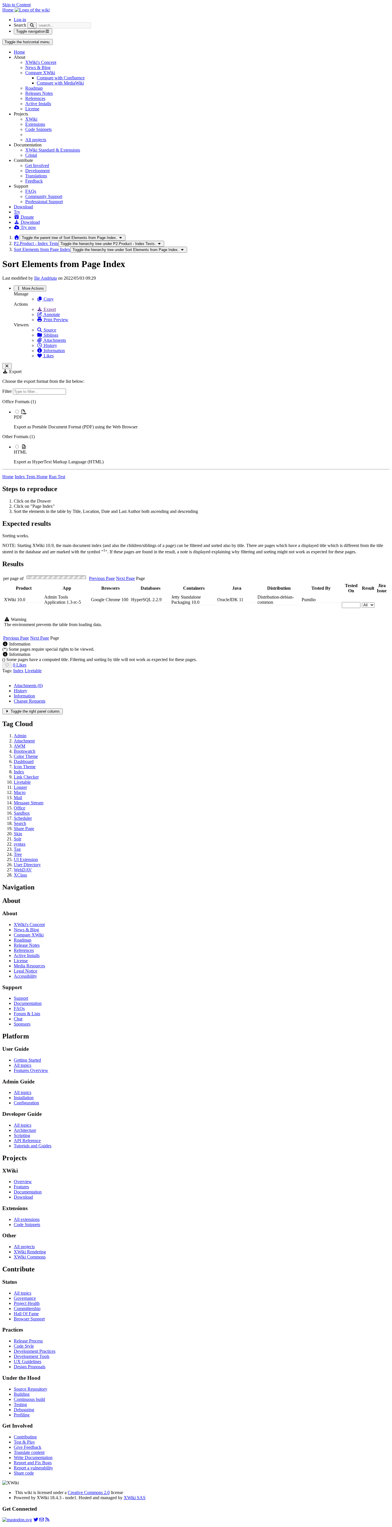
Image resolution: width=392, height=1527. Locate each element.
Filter (7, 391)
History (49, 345)
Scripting (22, 1135)
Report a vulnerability (33, 1467)
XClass (20, 875)
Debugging (24, 1409)
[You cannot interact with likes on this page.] (7, 665)
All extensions (27, 1219)
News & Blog (38, 67)
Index (18, 670)
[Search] (32, 25)
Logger (20, 787)
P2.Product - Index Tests (36, 243)
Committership (27, 1308)
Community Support (43, 196)
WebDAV (23, 869)
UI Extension (26, 859)
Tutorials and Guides (32, 1145)
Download (23, 206)
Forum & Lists (27, 1013)
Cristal (31, 155)
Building (22, 1394)
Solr (17, 838)
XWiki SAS (134, 1497)
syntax (20, 844)
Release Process (28, 1340)
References (35, 98)
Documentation (28, 1003)
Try (17, 211)
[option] (202, 419)
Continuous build (29, 1399)
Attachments (54, 340)
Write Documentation (33, 1457)
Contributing (25, 1436)
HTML (20, 452)
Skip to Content (16, 4)
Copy (48, 299)
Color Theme (26, 756)
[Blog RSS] (47, 1519)
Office (19, 807)
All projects (35, 139)
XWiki (31, 119)
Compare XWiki (40, 72)
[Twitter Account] (36, 1519)
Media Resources (29, 965)
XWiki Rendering (30, 1251)
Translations (36, 175)
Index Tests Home (31, 476)
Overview (23, 1181)
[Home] (17, 237)
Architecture (25, 1130)
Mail (18, 797)
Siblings (50, 335)
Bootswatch (24, 751)
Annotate (51, 314)
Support (21, 998)
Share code (24, 1473)
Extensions (35, 124)
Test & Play (24, 1442)
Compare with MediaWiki (60, 83)
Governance (25, 1298)
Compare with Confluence (61, 77)
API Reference (27, 1140)
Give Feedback (27, 1447)
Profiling (22, 1414)
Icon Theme (25, 766)
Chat (18, 1018)
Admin (20, 735)
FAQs (30, 191)
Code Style (24, 1346)
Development (37, 170)
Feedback (34, 181)
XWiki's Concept (40, 62)
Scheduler (23, 818)
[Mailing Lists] (41, 1519)
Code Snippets (38, 129)
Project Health (27, 1303)
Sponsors (22, 1024)
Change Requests (29, 701)
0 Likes (19, 664)
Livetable (33, 670)
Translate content (29, 1452)
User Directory (27, 864)
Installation (24, 1097)
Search (20, 25)
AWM (19, 746)
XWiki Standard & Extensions (52, 150)
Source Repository (30, 1389)
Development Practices (34, 1351)
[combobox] (23, 608)
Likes (48, 355)
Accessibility (25, 976)
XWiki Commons (30, 1256)
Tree (18, 854)
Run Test (57, 476)
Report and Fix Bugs (33, 1462)
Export (49, 309)
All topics (22, 1065)
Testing (20, 1404)
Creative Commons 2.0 (89, 1492)
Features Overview (31, 1070)
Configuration (26, 1102)
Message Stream (28, 802)
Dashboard (24, 761)
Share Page (24, 828)
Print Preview (55, 319)
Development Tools (31, 1356)
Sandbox (22, 813)
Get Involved (37, 165)
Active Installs (38, 103)
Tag (17, 849)
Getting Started (27, 1060)
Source (49, 330)
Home (19, 52)
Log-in (20, 19)
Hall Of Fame (26, 1313)
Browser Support (29, 1318)
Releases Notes (39, 93)
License (32, 108)
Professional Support (44, 201)
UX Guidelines (27, 1361)
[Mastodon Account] (17, 1519)
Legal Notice (25, 971)
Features (21, 1186)
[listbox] (196, 431)
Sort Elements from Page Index (42, 249)
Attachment (24, 740)
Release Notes (27, 945)
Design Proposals (29, 1366)
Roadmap (34, 88)
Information (53, 350)
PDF (18, 417)
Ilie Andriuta (45, 278)
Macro (20, 792)
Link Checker (26, 777)
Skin (18, 833)
